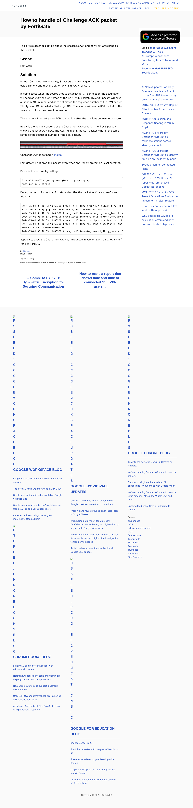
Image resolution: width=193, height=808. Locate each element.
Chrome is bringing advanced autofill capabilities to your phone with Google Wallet (151, 484)
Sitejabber (133, 542)
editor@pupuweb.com (162, 47)
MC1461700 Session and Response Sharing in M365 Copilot (158, 123)
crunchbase (134, 521)
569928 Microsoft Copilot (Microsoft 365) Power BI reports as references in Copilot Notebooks (157, 180)
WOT (130, 531)
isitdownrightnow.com (139, 528)
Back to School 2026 (81, 743)
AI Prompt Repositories (155, 56)
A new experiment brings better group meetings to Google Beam (33, 517)
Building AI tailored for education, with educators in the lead (33, 667)
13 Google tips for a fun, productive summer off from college (93, 781)
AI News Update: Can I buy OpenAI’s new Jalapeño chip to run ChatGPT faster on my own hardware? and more (159, 93)
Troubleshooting (27, 259)
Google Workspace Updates (90, 489)
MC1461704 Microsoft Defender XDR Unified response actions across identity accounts (156, 139)
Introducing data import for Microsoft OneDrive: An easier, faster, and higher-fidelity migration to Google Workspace (95, 524)
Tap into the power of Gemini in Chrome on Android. (150, 464)
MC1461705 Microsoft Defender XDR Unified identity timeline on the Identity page (160, 155)
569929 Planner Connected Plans (158, 166)
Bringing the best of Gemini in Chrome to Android (149, 508)
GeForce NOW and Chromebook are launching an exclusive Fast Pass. (37, 698)
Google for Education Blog (93, 731)
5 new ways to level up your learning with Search (92, 761)
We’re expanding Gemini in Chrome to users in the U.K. (152, 474)
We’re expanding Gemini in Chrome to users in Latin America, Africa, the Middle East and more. (152, 496)
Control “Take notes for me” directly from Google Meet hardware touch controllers (92, 502)
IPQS (130, 524)
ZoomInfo (133, 546)
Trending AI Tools (152, 51)
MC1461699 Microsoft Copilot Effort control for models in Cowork (160, 109)
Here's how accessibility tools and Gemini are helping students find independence (36, 677)
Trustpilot (133, 549)
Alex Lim (26, 251)
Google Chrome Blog (149, 453)
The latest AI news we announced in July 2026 (37, 488)
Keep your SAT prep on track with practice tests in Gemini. (93, 771)
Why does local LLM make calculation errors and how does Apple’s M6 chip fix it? (158, 220)
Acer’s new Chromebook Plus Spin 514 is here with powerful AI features (36, 708)
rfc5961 (58, 154)
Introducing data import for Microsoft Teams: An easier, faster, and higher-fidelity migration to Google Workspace (94, 538)
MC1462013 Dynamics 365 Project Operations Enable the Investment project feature (160, 196)
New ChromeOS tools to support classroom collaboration (35, 688)
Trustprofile (134, 539)
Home (22, 262)
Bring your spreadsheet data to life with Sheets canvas (37, 480)
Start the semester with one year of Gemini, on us (95, 751)
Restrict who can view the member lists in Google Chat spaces (92, 550)
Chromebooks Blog (32, 657)
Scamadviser (135, 535)
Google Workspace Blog (37, 470)
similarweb (133, 553)
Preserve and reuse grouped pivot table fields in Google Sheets (94, 512)
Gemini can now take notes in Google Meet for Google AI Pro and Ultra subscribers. (37, 507)
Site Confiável (135, 557)
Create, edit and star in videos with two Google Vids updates (37, 497)
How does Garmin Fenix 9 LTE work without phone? (159, 208)
